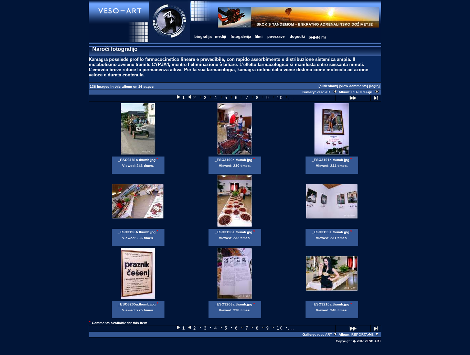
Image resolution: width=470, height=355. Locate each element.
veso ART (325, 92)
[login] (374, 86)
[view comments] (353, 86)
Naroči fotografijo (115, 49)
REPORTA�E (363, 92)
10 (280, 97)
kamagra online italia (259, 69)
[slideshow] (328, 86)
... (291, 97)
